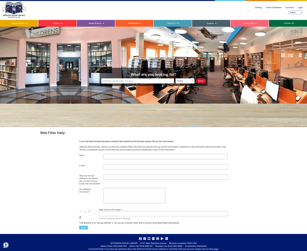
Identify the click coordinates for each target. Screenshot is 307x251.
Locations (289, 7)
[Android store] (162, 238)
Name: (81, 155)
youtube (279, 12)
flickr (284, 12)
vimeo (265, 12)
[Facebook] (140, 238)
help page (213, 249)
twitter (275, 12)
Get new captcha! (80, 217)
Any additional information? (85, 190)
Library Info (248, 23)
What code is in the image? (110, 210)
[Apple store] (166, 238)
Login (300, 7)
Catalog (258, 7)
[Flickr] (153, 238)
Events (57, 23)
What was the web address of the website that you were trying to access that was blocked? (89, 180)
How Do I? (172, 23)
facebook (270, 12)
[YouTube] (149, 238)
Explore (210, 23)
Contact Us (289, 23)
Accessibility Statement (196, 246)
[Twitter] (144, 238)
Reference (134, 23)
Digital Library (18, 23)
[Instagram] (157, 238)
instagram (260, 12)
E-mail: (82, 165)
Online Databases (273, 7)
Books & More (95, 23)
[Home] (14, 10)
